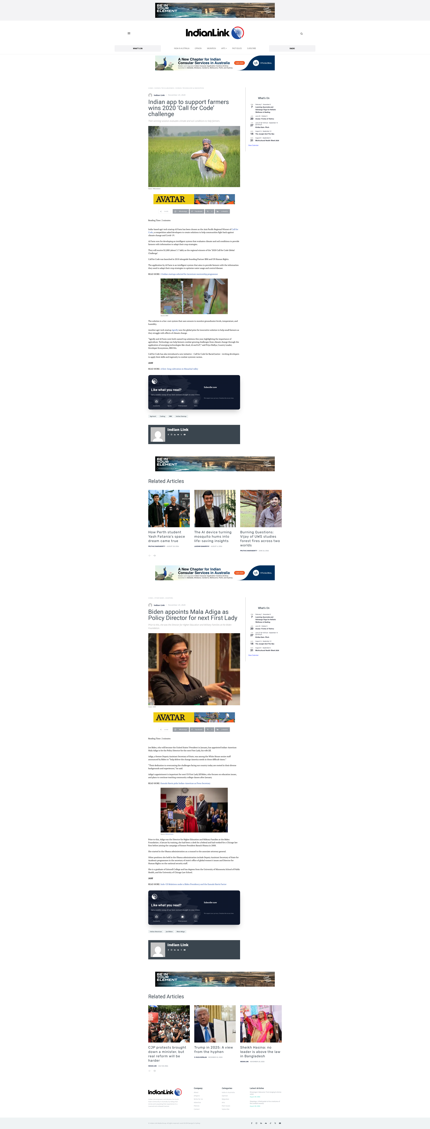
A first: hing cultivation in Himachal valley (179, 368)
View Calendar (253, 145)
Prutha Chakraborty (156, 546)
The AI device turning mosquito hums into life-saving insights (213, 536)
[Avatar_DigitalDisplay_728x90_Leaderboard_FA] (194, 199)
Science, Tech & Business (164, 88)
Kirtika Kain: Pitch (262, 127)
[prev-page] (150, 555)
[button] (301, 33)
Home (150, 88)
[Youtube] (184, 434)
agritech (153, 416)
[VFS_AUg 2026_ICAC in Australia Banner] (215, 62)
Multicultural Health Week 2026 (267, 140)
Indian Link (159, 95)
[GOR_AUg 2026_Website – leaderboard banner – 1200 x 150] (215, 10)
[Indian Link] (215, 33)
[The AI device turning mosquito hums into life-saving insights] (215, 508)
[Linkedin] (175, 434)
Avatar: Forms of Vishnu (264, 119)
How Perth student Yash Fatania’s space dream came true (166, 536)
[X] (181, 434)
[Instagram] (171, 434)
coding (162, 416)
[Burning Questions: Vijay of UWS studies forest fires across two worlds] (261, 508)
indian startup (181, 416)
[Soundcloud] (178, 434)
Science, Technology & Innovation (189, 88)
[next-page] (154, 555)
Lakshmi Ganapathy (201, 546)
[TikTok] (270, 1123)
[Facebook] (168, 434)
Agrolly (175, 330)
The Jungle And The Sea (264, 134)
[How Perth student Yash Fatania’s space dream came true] (169, 508)
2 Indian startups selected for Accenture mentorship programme (189, 274)
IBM (170, 416)
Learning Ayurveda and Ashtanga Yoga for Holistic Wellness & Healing (265, 109)
